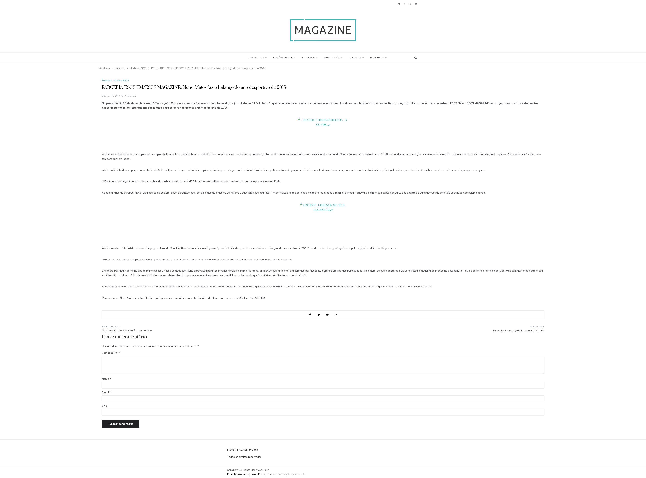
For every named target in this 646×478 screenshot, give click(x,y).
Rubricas (355, 57)
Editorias (308, 57)
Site (104, 405)
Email (106, 392)
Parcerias (377, 57)
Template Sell (296, 474)
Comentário (110, 352)
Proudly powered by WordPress (246, 474)
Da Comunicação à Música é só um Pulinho (127, 330)
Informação (332, 57)
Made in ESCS (121, 80)
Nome (106, 378)
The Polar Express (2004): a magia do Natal (518, 330)
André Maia (130, 96)
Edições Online (282, 57)
